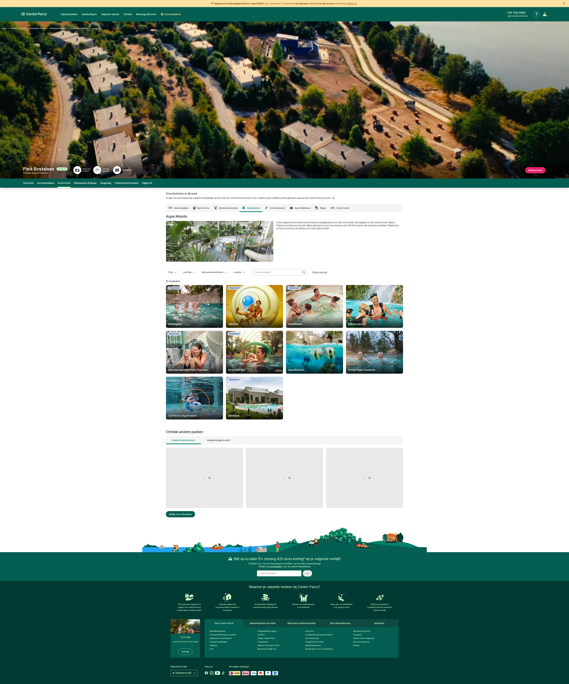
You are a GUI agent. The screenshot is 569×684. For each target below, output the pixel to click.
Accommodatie (45, 183)
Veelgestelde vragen (267, 631)
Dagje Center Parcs (266, 638)
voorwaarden (275, 566)
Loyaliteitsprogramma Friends (319, 635)
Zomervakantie (172, 14)
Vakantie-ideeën (110, 14)
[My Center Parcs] (545, 14)
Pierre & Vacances (361, 642)
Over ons (309, 631)
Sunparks (357, 635)
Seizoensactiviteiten (212, 272)
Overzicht (28, 183)
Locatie (237, 272)
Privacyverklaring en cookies (223, 635)
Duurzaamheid (312, 638)
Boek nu (352, 3)
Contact (261, 635)
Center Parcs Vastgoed (363, 638)
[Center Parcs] (34, 14)
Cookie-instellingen (218, 642)
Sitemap (213, 645)
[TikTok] (223, 673)
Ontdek (128, 14)
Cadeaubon (263, 642)
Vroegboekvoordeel (314, 642)
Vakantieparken (69, 14)
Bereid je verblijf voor (267, 649)
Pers (212, 649)
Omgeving (105, 183)
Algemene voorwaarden (221, 638)
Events (356, 645)
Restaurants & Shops (85, 183)
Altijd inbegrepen (313, 645)
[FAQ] (537, 14)
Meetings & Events (146, 14)
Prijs (170, 272)
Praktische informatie (127, 183)
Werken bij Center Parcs (268, 645)
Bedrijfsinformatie (218, 631)
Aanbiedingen (89, 14)
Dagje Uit (147, 183)
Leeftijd (187, 272)
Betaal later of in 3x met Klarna (319, 649)
